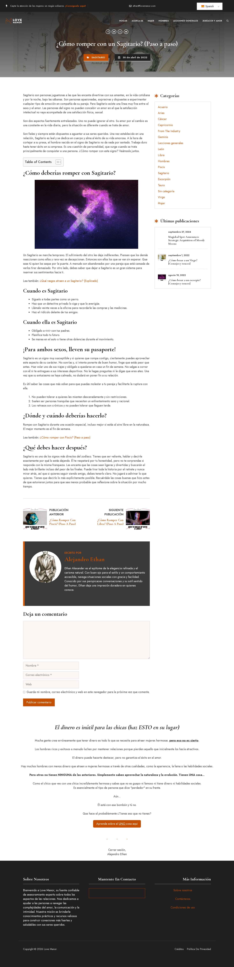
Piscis (161, 167)
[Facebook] (108, 31)
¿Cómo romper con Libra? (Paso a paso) (110, 522)
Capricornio (165, 125)
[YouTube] (126, 31)
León (161, 149)
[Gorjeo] (114, 31)
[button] (227, 21)
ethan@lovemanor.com (144, 6)
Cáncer (162, 119)
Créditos (179, 949)
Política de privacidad (199, 949)
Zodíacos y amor (212, 20)
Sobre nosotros (182, 890)
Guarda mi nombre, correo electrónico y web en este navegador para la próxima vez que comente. (88, 692)
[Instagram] (120, 31)
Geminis (163, 137)
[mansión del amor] (14, 21)
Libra (161, 155)
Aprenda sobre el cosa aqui (117, 824)
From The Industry (169, 131)
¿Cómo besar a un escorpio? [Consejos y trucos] (184, 281)
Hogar (123, 20)
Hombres (164, 20)
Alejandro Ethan (84, 559)
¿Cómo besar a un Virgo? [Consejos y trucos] (182, 261)
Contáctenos (182, 899)
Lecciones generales (185, 20)
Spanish (209, 6)
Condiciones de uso (183, 907)
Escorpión (164, 179)
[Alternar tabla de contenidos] (56, 162)
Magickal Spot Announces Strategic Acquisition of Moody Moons (186, 240)
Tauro (161, 185)
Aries (161, 113)
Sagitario (98, 57)
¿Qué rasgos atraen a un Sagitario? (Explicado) (69, 281)
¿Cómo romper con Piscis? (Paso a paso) (65, 437)
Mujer (151, 20)
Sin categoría (166, 191)
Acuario (163, 107)
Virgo (161, 197)
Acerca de (137, 20)
